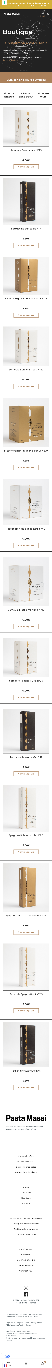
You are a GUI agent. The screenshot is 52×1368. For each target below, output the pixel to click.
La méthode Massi (26, 1168)
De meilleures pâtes (26, 1173)
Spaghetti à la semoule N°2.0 (26, 842)
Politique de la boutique (26, 1235)
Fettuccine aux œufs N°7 (26, 235)
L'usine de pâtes (26, 1162)
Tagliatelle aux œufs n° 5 (26, 1077)
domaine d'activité (10, 60)
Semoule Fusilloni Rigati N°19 (26, 376)
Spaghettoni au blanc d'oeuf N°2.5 (26, 922)
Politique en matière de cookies (26, 1225)
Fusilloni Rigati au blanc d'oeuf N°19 (26, 305)
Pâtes (26, 1194)
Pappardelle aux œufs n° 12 (26, 763)
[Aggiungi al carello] (46, 116)
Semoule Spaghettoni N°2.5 (26, 1000)
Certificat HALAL (26, 1272)
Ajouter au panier (26, 173)
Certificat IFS (26, 1261)
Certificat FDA (26, 1277)
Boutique (26, 1204)
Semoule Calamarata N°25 (26, 156)
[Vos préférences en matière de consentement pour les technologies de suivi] (4, 2)
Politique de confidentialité (26, 1230)
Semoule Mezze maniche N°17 (26, 616)
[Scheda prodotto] (46, 120)
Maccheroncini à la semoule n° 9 (26, 535)
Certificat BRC (26, 1256)
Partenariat (26, 1199)
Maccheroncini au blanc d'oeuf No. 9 (26, 457)
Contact (26, 1210)
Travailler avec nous (26, 1241)
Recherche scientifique (26, 1179)
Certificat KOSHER (26, 1266)
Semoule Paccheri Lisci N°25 (26, 687)
